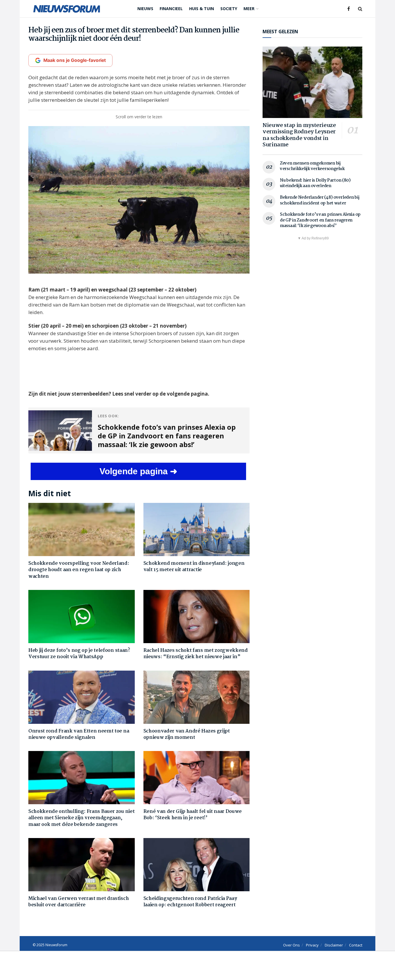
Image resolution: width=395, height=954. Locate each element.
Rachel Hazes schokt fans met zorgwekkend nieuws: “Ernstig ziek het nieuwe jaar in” (195, 654)
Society (228, 8)
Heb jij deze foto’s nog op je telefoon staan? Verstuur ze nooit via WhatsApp (79, 654)
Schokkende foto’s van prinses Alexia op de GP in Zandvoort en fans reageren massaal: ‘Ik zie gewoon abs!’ (320, 220)
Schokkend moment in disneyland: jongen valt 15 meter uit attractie (194, 567)
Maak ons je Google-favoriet (74, 60)
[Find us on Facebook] (348, 9)
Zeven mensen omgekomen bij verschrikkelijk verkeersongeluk (312, 166)
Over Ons (291, 945)
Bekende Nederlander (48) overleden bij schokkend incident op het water (319, 200)
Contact (355, 945)
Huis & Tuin (201, 8)
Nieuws (145, 8)
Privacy (312, 945)
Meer (248, 8)
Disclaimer (334, 945)
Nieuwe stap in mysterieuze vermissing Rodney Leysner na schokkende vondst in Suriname (299, 135)
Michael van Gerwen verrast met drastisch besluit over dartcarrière (78, 902)
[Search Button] (360, 8)
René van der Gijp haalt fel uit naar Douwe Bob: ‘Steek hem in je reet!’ (192, 815)
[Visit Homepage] (67, 9)
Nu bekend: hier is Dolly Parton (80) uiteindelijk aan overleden (315, 183)
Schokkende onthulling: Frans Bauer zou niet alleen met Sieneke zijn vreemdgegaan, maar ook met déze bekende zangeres (81, 818)
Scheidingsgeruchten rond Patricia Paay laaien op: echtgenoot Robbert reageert (190, 902)
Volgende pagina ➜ (138, 471)
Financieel (171, 8)
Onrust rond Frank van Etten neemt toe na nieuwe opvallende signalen (78, 734)
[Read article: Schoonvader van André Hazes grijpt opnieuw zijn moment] (196, 697)
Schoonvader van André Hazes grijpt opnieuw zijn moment (186, 734)
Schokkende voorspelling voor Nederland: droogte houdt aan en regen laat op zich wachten (78, 570)
